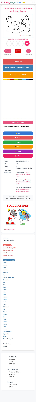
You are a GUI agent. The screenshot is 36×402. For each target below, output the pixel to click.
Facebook (12, 359)
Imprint (5, 346)
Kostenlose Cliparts (15, 372)
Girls (4, 284)
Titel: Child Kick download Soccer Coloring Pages (18, 39)
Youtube (11, 361)
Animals (5, 265)
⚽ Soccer (18, 137)
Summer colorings (8, 255)
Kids (4, 309)
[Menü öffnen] (33, 2)
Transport (5, 329)
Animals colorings (8, 252)
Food (4, 302)
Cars (4, 275)
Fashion (5, 297)
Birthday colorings (8, 250)
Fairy (4, 292)
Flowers (5, 299)
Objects (5, 311)
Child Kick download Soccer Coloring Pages (23, 174)
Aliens (4, 262)
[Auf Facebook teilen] (8, 43)
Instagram (12, 363)
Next (28, 51)
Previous (7, 51)
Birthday (5, 270)
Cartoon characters (8, 277)
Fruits (4, 304)
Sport (4, 326)
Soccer (5, 324)
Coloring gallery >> (8, 240)
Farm (4, 294)
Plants (4, 319)
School (5, 321)
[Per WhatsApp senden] (21, 43)
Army (4, 267)
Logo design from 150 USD (18, 74)
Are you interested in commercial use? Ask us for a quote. (18, 68)
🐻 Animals (18, 151)
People (5, 314)
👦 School (18, 146)
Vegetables (6, 334)
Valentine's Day (7, 331)
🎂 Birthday (18, 155)
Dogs (4, 287)
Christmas (6, 280)
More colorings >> (8, 339)
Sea (4, 316)
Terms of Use (18, 61)
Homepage (6, 238)
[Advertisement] (18, 99)
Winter (4, 336)
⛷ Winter (18, 142)
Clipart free (12, 374)
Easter (4, 289)
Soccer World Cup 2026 (9, 248)
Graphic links (6, 343)
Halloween (6, 307)
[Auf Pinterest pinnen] (14, 43)
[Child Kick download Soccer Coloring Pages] (18, 36)
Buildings (5, 272)
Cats (4, 282)
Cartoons (11, 376)
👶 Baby (18, 133)
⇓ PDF (18, 51)
